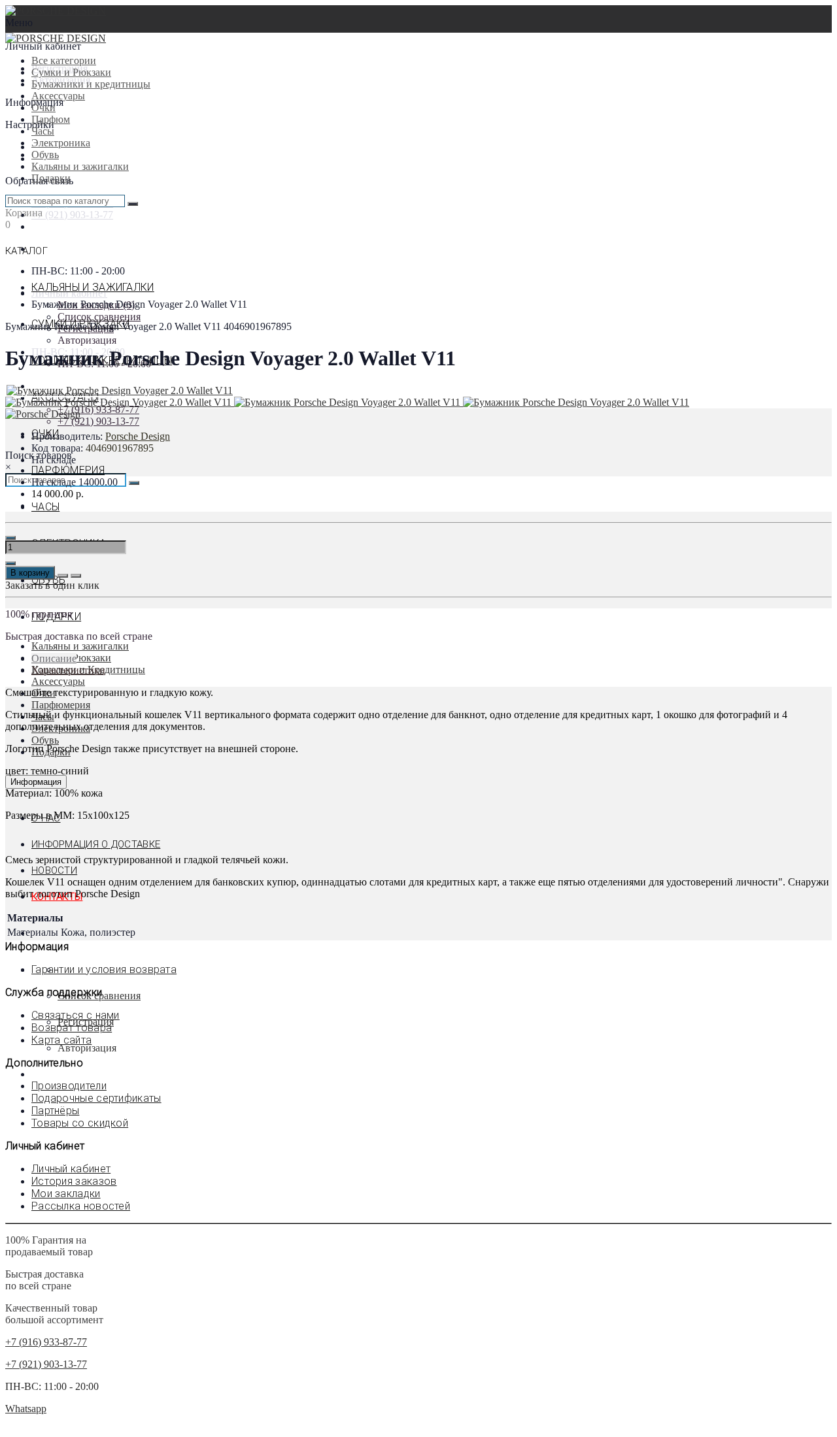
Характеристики (68, 670)
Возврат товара (71, 1027)
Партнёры (55, 1110)
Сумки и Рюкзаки (71, 72)
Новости (54, 870)
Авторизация (87, 340)
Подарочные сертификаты (96, 1098)
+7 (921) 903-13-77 (72, 214)
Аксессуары (58, 95)
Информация (35, 782)
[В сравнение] (76, 576)
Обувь (45, 154)
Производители (69, 1086)
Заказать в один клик (52, 585)
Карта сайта (61, 1040)
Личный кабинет (71, 1169)
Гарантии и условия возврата (104, 969)
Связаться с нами (75, 1015)
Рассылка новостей (80, 1206)
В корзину (30, 573)
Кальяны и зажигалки (80, 166)
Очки (43, 107)
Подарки (51, 178)
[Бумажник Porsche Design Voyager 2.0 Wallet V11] (119, 390)
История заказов (74, 1181)
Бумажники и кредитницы (90, 84)
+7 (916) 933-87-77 (98, 409)
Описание (54, 658)
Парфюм (50, 119)
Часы (42, 131)
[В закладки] (63, 576)
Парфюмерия (68, 470)
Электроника (60, 142)
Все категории (63, 60)
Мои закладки (66, 1193)
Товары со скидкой (79, 1123)
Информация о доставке (95, 844)
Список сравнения (99, 316)
